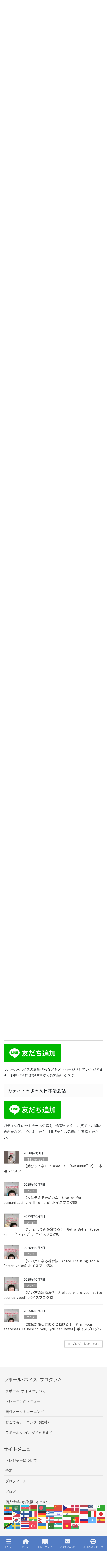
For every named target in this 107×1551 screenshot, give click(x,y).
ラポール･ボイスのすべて (25, 1391)
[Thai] (25, 1525)
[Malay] (25, 1519)
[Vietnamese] (67, 1525)
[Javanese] (8, 1519)
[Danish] (75, 1507)
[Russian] (84, 1519)
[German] (42, 1513)
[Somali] (92, 1519)
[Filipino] (16, 1513)
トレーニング (44, 1546)
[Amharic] (8, 1507)
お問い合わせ (67, 1546)
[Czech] (67, 1507)
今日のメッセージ (93, 1546)
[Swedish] (16, 1525)
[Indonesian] (84, 1513)
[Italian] (92, 1513)
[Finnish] (25, 1513)
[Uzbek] (58, 1525)
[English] (92, 1507)
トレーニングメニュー (22, 1401)
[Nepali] (42, 1519)
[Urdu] (50, 1525)
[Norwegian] (50, 1519)
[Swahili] (8, 1525)
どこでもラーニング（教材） (28, 1422)
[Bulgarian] (50, 1507)
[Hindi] (67, 1513)
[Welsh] (75, 1525)
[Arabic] (16, 1507)
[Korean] (16, 1519)
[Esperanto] (101, 1507)
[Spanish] (101, 1519)
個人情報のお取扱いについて (28, 1502)
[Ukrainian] (42, 1525)
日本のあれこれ (36, 1159)
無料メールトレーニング (24, 1411)
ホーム (25, 1546)
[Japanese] (101, 1513)
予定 (8, 1470)
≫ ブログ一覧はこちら (83, 1344)
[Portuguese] (75, 1519)
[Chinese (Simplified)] (58, 1507)
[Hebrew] (58, 1513)
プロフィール (15, 1481)
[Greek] (50, 1513)
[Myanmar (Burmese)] (33, 1519)
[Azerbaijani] (25, 1507)
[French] (33, 1513)
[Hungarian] (75, 1513)
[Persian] (58, 1519)
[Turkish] (33, 1525)
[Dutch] (84, 1507)
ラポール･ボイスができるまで (29, 1432)
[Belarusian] (33, 1507)
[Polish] (67, 1519)
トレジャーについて (21, 1460)
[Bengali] (42, 1507)
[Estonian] (8, 1513)
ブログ (30, 1191)
